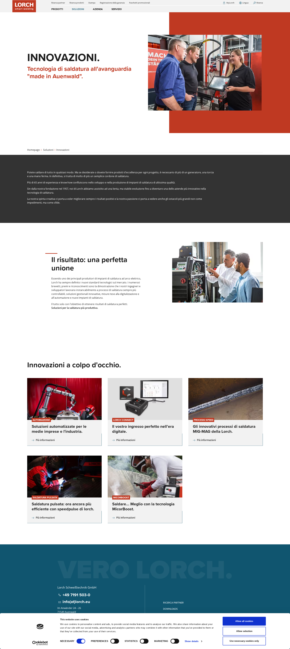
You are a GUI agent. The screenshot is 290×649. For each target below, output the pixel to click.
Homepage (33, 150)
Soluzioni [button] (78, 9)
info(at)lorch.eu (76, 602)
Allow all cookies (244, 621)
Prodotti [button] (57, 9)
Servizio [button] (116, 9)
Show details (191, 641)
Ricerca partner (173, 602)
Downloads (170, 608)
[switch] (114, 641)
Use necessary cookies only (244, 641)
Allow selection (244, 631)
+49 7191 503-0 (76, 595)
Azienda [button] (98, 9)
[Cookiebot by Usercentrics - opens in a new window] (40, 643)
